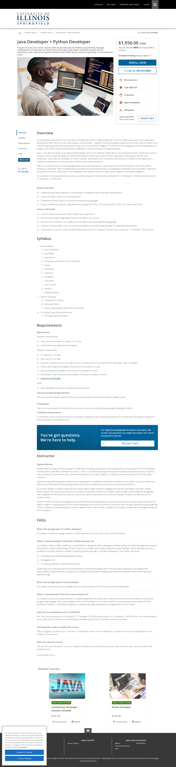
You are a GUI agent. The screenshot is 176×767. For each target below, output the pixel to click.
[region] (24, 746)
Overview (22, 133)
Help (116, 748)
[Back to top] (88, 740)
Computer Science (46, 33)
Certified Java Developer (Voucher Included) (64, 709)
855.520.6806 (23, 172)
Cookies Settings (24, 758)
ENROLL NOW (137, 62)
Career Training (73, 743)
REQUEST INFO (147, 118)
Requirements (24, 143)
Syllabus (22, 138)
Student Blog (140, 743)
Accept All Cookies (24, 752)
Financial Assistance (122, 746)
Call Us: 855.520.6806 (148, 32)
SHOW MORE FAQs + (46, 655)
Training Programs (30, 33)
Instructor (22, 148)
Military (117, 743)
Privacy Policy (92, 761)
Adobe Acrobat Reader (51, 378)
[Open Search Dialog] (155, 4)
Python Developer (121, 707)
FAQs (20, 154)
